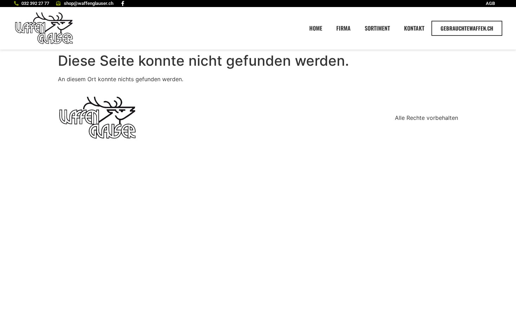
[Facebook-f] (122, 3)
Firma (343, 28)
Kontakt (414, 28)
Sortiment (377, 28)
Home (315, 28)
